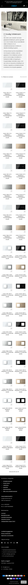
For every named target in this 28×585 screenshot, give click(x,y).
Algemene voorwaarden (7, 535)
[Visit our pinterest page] (11, 542)
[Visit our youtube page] (17, 542)
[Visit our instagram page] (4, 542)
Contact (3, 513)
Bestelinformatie (5, 515)
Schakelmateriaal (7, 481)
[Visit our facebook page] (1, 542)
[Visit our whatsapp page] (14, 542)
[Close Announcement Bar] (27, 2)
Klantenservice (7, 489)
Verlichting (5, 485)
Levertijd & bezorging (6, 517)
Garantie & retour (5, 519)
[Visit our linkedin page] (8, 542)
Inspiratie (5, 487)
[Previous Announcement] (2, 2)
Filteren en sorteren (8, 77)
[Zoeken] (26, 6)
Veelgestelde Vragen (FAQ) (8, 521)
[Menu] (2, 6)
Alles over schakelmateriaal (10, 491)
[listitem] (14, 2)
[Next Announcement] (26, 2)
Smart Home (6, 483)
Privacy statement (6, 533)
